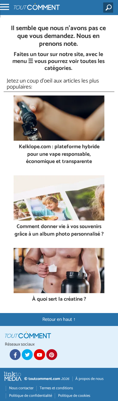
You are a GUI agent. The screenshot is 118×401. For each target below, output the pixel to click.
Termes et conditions (56, 388)
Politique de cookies (74, 395)
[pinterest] (51, 354)
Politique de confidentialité (30, 395)
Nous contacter (21, 388)
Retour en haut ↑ (59, 319)
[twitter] (27, 354)
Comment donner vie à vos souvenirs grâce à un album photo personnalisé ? (59, 230)
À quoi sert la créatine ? (59, 299)
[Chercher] (109, 7)
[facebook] (15, 354)
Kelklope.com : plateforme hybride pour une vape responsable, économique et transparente (59, 154)
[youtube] (39, 354)
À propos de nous (89, 379)
